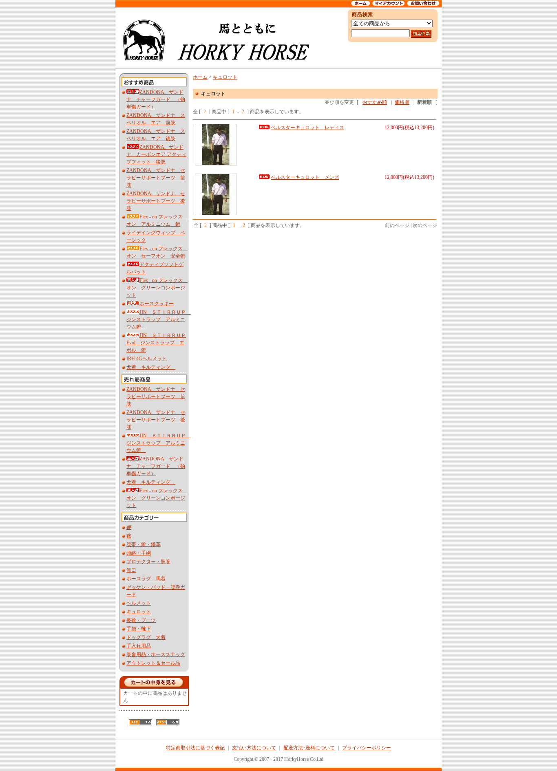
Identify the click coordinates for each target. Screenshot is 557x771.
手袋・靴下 (138, 629)
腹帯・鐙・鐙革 (143, 544)
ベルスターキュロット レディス (307, 127)
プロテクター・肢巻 (148, 561)
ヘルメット (138, 603)
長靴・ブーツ (141, 620)
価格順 (402, 102)
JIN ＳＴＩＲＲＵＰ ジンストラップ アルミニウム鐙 (158, 319)
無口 (131, 570)
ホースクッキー (156, 303)
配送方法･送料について (309, 748)
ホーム (200, 77)
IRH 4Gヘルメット (146, 358)
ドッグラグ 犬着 (146, 637)
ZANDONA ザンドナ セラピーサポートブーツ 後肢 (155, 201)
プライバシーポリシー (366, 748)
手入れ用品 (138, 646)
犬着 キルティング (150, 367)
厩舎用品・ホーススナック (155, 654)
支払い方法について (254, 748)
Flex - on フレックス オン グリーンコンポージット (157, 288)
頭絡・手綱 (138, 553)
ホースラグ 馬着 (146, 579)
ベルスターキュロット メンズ (305, 177)
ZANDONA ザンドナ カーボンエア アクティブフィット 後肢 (156, 154)
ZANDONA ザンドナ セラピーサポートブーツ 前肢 (155, 177)
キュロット (138, 612)
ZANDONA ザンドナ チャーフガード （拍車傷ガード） (155, 99)
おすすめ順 (374, 102)
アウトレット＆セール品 (153, 663)
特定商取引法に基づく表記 (195, 748)
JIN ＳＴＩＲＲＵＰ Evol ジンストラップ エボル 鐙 (156, 343)
